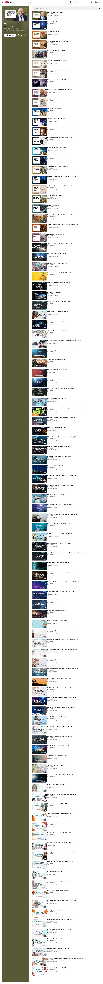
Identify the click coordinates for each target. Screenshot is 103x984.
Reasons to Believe (51, 13)
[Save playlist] (18, 35)
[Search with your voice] (75, 2)
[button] (15, 14)
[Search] (70, 2)
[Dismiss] (99, 8)
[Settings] (92, 2)
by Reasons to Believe (10, 26)
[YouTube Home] (8, 2)
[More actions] (25, 35)
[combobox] (48, 2)
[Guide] (3, 2)
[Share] (22, 35)
